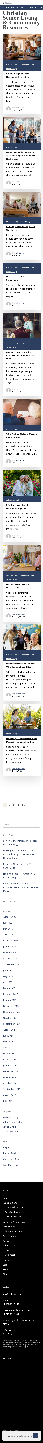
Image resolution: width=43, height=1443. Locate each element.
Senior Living (11, 69)
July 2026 (7, 922)
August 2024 (9, 1029)
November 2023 (11, 1077)
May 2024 (8, 1041)
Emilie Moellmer (18, 107)
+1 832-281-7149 (11, 1304)
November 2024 (11, 1012)
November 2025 (11, 952)
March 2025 (9, 988)
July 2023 (7, 1101)
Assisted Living (12, 64)
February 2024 (10, 1059)
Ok (36, 1436)
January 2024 (9, 1065)
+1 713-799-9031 (11, 1314)
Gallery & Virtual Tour (14, 1221)
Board (8, 1250)
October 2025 (10, 958)
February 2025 (10, 994)
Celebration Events (14, 1230)
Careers (7, 1264)
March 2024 (9, 1053)
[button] (39, 3)
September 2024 (11, 1023)
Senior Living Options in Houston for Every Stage (20, 842)
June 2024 (8, 1035)
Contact (7, 1259)
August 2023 (9, 1095)
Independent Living (27, 64)
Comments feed (11, 1159)
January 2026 (9, 946)
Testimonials (9, 1236)
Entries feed (9, 1153)
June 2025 (8, 970)
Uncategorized (10, 1131)
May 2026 (8, 928)
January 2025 (9, 1000)
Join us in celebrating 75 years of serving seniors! (20, 7)
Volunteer (10, 1254)
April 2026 (8, 934)
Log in (6, 1147)
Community (9, 1226)
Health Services (13, 1216)
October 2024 (10, 1017)
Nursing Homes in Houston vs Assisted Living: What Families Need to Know (18, 854)
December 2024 (11, 1006)
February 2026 (10, 940)
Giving (6, 1269)
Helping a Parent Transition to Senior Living (19, 875)
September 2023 (11, 1089)
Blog (5, 1274)
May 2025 (8, 976)
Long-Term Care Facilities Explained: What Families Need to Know (20, 887)
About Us (10, 1245)
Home (6, 1198)
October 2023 (10, 1083)
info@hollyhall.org (12, 1294)
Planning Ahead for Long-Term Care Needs (19, 866)
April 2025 (8, 982)
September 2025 (11, 964)
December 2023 (11, 1071)
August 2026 (9, 916)
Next (24, 805)
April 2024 (8, 1047)
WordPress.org (11, 1165)
